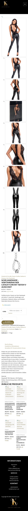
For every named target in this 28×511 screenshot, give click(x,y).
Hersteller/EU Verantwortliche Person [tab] (15, 348)
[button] (2, 16)
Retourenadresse (14, 480)
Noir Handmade (10, 278)
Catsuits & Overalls (6, 276)
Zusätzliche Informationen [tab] (12, 346)
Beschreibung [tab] (8, 344)
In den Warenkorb (8, 322)
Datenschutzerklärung (14, 470)
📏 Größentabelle (6, 305)
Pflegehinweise (14, 478)
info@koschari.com (14, 489)
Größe (4, 311)
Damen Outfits (16, 276)
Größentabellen (14, 476)
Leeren (10, 313)
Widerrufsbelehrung (14, 468)
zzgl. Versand (10, 291)
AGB (14, 466)
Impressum (14, 464)
